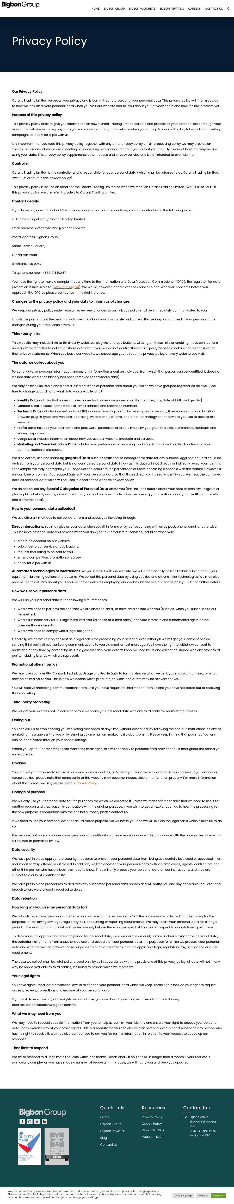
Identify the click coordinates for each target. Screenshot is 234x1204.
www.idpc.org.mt (66, 287)
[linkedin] (44, 1121)
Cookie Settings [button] (183, 1195)
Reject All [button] (203, 1195)
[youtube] (37, 1121)
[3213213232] (43, 1107)
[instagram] (30, 1121)
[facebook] (22, 1121)
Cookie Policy (86, 783)
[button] (228, 8)
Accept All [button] (218, 1195)
